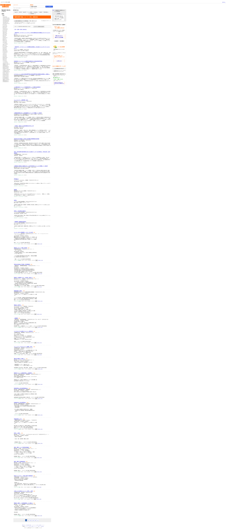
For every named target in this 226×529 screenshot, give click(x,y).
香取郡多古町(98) (6, 67)
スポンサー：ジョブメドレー (19, 185)
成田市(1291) (5, 33)
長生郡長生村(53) (6, 75)
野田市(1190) (5, 31)
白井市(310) (5, 55)
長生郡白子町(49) (6, 76)
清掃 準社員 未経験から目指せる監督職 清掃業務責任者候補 (26, 138)
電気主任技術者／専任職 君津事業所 (22, 264)
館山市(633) (5, 27)
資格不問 (24, 12)
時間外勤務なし (46, 12)
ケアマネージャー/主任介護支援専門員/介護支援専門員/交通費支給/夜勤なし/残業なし (32, 74)
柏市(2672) (4, 38)
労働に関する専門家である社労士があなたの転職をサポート (59, 83)
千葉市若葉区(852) (6, 21)
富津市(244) (5, 48)
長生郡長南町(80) (6, 78)
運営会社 (23, 525)
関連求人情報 (39, 243)
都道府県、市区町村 (33, 8)
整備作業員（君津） (18, 290)
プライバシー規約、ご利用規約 (39, 526)
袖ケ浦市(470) (5, 52)
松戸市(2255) (5, 30)
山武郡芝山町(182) (6, 70)
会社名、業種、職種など (17, 8)
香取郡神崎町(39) (6, 66)
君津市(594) (5, 47)
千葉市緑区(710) (5, 22)
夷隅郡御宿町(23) (6, 80)
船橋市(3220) (5, 26)
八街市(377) (5, 53)
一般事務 (16, 318)
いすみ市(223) (5, 61)
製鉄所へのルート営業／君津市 (20, 247)
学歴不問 (20, 12)
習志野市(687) (5, 37)
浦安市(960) (5, 49)
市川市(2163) (5, 25)
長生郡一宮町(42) (6, 72)
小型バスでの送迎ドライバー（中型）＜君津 (23, 491)
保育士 (15, 200)
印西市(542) (5, 54)
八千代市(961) (5, 43)
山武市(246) (5, 60)
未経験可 (40, 12)
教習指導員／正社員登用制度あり (21, 388)
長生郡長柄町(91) (6, 77)
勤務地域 (31, 4)
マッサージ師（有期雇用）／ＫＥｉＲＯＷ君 (23, 232)
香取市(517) (5, 59)
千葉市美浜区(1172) (6, 23)
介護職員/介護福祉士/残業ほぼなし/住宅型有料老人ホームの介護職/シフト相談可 (31, 166)
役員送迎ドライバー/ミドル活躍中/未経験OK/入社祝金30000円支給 (28, 61)
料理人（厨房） (17, 433)
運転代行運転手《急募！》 (19, 358)
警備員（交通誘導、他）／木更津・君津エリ (23, 277)
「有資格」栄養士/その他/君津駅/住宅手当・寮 (23, 125)
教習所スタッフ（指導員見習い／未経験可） (23, 372)
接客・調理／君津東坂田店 (19, 461)
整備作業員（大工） (18, 418)
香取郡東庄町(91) (6, 68)
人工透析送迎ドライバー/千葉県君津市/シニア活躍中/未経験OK (27, 87)
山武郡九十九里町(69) (6, 69)
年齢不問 (16, 12)
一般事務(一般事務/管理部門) (20, 221)
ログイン (223, 2)
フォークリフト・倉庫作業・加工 (21, 100)
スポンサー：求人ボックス (18, 43)
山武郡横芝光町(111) (6, 71)
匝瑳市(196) (5, 58)
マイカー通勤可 (29, 12)
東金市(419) (5, 35)
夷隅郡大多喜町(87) (6, 79)
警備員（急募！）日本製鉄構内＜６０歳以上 (23, 503)
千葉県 (3, 15)
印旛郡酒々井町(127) (6, 64)
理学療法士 (16, 178)
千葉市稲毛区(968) (6, 20)
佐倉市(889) (5, 34)
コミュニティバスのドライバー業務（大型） (23, 346)
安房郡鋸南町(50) (6, 81)
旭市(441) (4, 36)
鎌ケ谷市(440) (5, 46)
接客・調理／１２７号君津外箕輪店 (21, 447)
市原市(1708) (5, 41)
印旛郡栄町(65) (5, 65)
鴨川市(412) (5, 45)
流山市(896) (5, 42)
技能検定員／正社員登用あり (20, 402)
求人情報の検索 (28, 525)
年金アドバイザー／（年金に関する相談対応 (23, 475)
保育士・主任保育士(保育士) (20, 211)
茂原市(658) (5, 32)
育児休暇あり (36, 12)
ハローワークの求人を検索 (4, 4)
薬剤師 (15, 189)
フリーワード (15, 4)
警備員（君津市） (17, 305)
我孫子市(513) (5, 44)
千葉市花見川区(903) (6, 19)
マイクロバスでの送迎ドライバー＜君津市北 (23, 331)
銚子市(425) (5, 24)
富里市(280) (5, 56)
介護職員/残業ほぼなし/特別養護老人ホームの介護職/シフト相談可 (28, 112)
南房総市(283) (5, 57)
